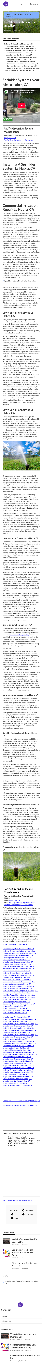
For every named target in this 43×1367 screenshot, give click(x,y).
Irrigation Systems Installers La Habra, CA (18, 975)
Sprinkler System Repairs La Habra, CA (17, 973)
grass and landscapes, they (19, 635)
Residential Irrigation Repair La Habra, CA (18, 968)
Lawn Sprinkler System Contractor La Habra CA (21, 1282)
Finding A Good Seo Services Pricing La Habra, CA (21, 1101)
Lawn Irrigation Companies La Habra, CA (21, 57)
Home (22, 4)
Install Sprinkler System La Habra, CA (17, 979)
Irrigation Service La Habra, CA (14, 1006)
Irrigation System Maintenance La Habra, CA (19, 1019)
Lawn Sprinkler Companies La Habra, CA (18, 962)
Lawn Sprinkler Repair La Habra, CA (16, 993)
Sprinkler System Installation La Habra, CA (22, 64)
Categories (34, 4)
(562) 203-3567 (10, 138)
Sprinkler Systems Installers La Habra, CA (22, 66)
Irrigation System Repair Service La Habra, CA (20, 1054)
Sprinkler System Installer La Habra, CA (17, 988)
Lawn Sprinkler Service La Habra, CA (19, 53)
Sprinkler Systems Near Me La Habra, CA (18, 44)
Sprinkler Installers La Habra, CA (15, 1013)
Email (17, 1218)
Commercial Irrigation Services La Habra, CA (23, 68)
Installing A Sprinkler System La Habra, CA (20, 48)
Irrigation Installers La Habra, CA (19, 59)
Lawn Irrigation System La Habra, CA (16, 960)
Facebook (30, 1210)
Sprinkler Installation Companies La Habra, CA (20, 990)
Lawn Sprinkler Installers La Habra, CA (17, 964)
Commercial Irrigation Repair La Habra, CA (20, 50)
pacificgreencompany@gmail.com (22, 902)
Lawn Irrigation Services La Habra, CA (17, 957)
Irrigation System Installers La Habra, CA (18, 1076)
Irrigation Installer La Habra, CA (15, 944)
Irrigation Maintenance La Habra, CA (17, 1050)
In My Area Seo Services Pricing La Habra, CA (20, 1105)
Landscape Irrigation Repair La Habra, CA (18, 949)
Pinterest (30, 1214)
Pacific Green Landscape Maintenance (20, 46)
